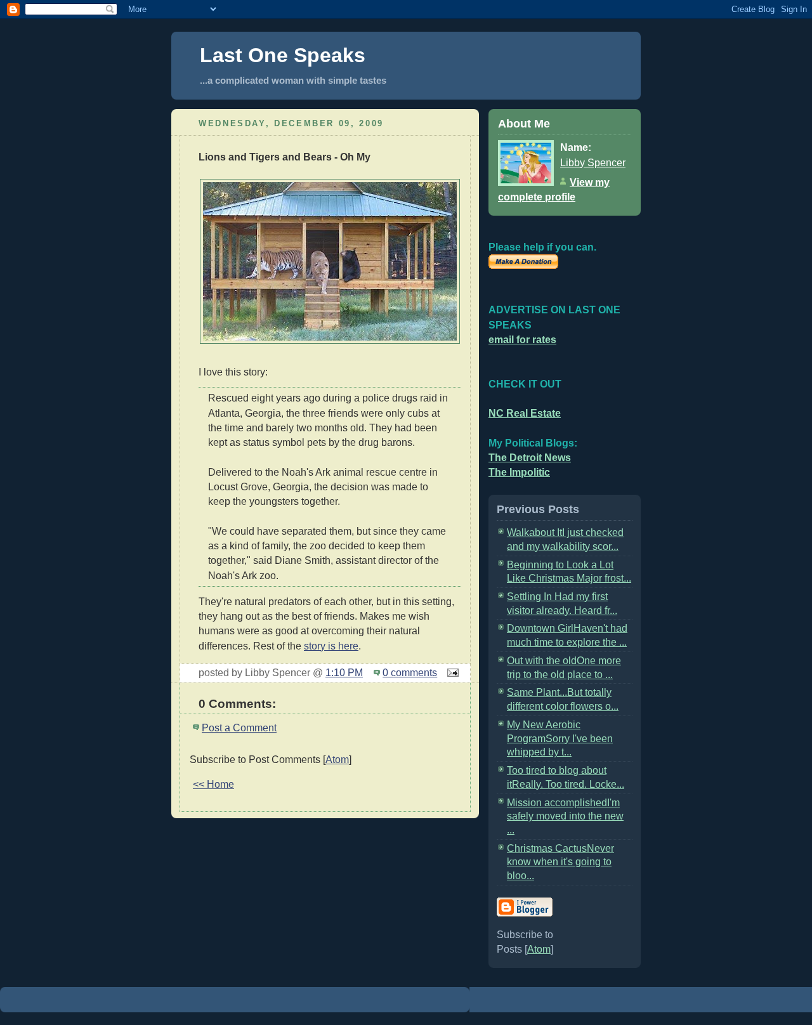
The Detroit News (529, 457)
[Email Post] (450, 672)
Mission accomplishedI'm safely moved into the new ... (565, 816)
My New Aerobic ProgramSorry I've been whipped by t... (560, 738)
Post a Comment (239, 727)
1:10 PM (344, 672)
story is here (331, 646)
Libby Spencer (592, 162)
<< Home (213, 784)
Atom (337, 759)
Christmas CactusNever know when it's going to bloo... (560, 862)
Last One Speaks (282, 55)
